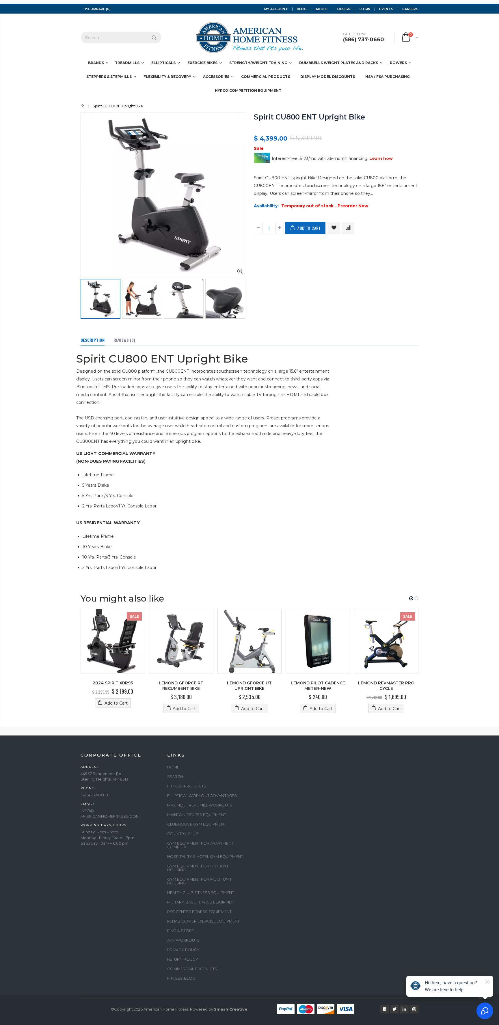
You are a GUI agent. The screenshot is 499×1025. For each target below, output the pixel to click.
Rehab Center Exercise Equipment (203, 921)
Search (154, 37)
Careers (410, 9)
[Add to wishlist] (334, 228)
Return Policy (182, 959)
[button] (411, 598)
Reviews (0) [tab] (124, 340)
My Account (276, 9)
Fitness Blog (181, 978)
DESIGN (344, 9)
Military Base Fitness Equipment (201, 902)
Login (365, 9)
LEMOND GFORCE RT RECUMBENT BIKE (181, 685)
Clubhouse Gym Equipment (196, 824)
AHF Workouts (183, 940)
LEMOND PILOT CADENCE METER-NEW (318, 685)
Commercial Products (192, 968)
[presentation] (87, 297)
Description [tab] (93, 340)
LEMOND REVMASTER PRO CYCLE (386, 685)
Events (386, 9)
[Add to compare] (348, 228)
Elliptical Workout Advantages (202, 795)
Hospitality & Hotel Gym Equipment (205, 856)
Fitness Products (186, 786)
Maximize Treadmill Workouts (199, 805)
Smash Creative (230, 1009)
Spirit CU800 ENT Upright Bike (309, 117)
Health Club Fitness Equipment (200, 892)
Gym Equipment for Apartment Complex (200, 845)
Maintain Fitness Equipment (196, 814)
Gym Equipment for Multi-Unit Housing (199, 881)
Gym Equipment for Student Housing (197, 868)
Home (83, 106)
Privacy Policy (183, 949)
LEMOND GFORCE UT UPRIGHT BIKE (249, 685)
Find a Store (180, 930)
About (322, 9)
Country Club (182, 833)
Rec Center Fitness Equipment (199, 911)
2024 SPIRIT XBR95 (113, 683)
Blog (302, 9)
